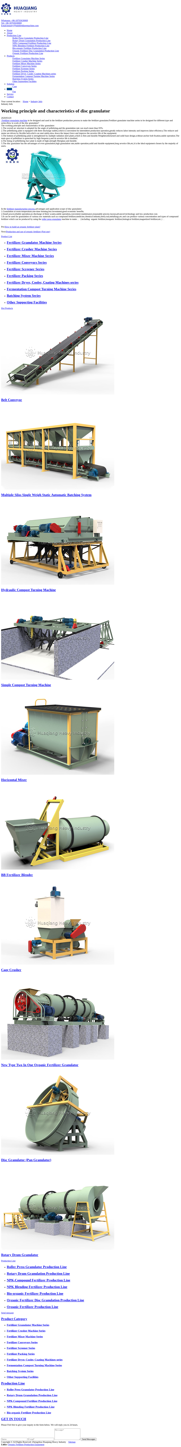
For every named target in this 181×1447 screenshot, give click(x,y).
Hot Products (7, 308)
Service (10, 94)
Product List (6, 236)
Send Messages (88, 1439)
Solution (10, 84)
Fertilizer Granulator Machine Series (28, 58)
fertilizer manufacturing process (21, 209)
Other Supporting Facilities (24, 81)
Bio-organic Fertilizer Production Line (29, 48)
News (9, 89)
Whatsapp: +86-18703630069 (14, 20)
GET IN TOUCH (13, 1419)
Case (14, 86)
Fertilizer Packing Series (23, 71)
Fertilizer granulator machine (14, 120)
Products (11, 56)
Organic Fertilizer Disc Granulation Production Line (35, 51)
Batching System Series (23, 79)
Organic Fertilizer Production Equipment (26, 1444)
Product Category (14, 1319)
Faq (14, 91)
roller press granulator (51, 219)
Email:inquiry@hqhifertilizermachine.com (20, 25)
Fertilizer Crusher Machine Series (27, 61)
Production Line (14, 35)
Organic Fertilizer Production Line (27, 53)
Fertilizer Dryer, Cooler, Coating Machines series (34, 74)
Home (9, 30)
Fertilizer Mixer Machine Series (26, 63)
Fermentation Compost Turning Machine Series (33, 76)
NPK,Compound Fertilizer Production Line (31, 43)
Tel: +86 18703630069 (11, 23)
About (9, 33)
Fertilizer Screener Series (23, 68)
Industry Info (36, 101)
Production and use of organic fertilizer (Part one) (28, 231)
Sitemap (72, 1442)
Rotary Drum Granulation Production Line (31, 40)
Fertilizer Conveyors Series (24, 66)
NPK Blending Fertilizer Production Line (30, 45)
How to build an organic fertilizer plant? (22, 227)
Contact (10, 96)
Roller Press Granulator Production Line (30, 38)
